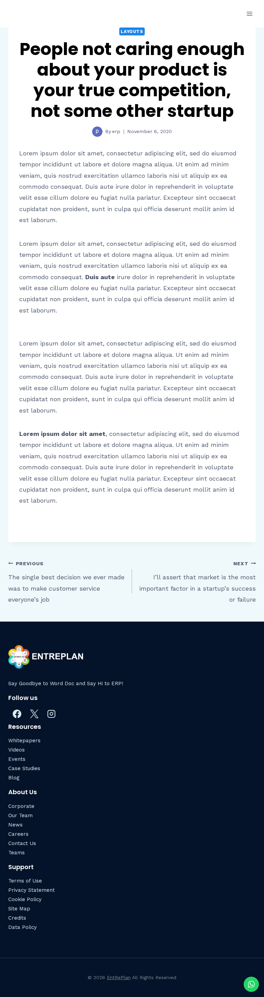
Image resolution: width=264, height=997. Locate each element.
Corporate (21, 806)
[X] (34, 713)
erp (116, 131)
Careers (18, 834)
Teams (16, 853)
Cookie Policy (25, 899)
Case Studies (24, 768)
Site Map (19, 909)
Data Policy (22, 927)
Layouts (132, 31)
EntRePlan (119, 977)
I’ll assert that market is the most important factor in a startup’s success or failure (197, 582)
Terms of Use (25, 881)
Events (16, 759)
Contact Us (22, 843)
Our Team (20, 815)
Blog (14, 778)
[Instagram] (51, 713)
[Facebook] (16, 713)
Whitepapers (24, 740)
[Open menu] (249, 13)
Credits (17, 918)
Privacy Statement (31, 890)
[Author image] (97, 132)
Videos (16, 750)
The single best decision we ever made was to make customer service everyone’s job (66, 582)
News (15, 825)
